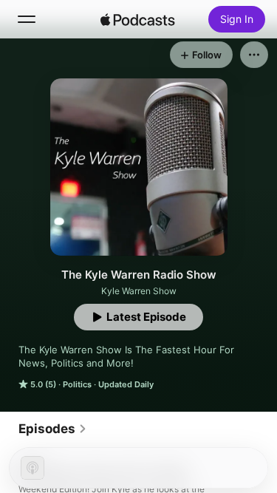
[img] (138, 19)
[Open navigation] (26, 19)
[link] (52, 429)
